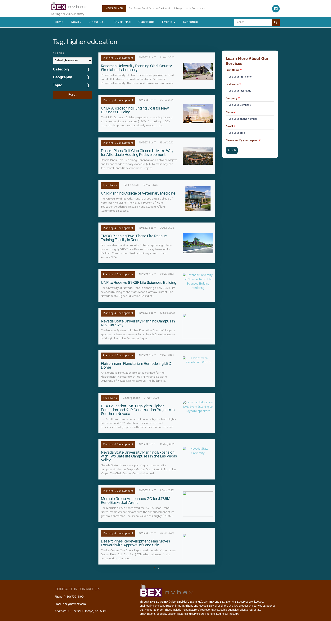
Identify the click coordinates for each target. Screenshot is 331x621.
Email (230, 126)
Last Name (233, 84)
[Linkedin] (276, 8)
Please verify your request (243, 140)
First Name (234, 70)
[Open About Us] (105, 22)
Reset (72, 94)
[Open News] (81, 22)
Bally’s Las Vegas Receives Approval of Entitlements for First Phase (172, 8)
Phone (231, 112)
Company (233, 98)
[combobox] (253, 22)
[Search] (276, 22)
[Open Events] (174, 22)
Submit (231, 150)
